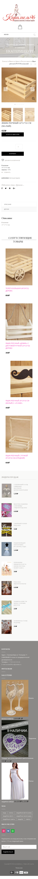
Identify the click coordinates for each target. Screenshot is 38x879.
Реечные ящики (26, 61)
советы (28, 819)
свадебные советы (9, 819)
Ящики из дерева (14, 61)
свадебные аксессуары (24, 816)
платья (11, 813)
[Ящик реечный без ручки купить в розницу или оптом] (19, 84)
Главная (4, 61)
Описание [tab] (7, 204)
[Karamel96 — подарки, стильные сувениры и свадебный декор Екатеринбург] (19, 14)
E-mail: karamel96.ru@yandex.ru (11, 664)
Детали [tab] (6, 209)
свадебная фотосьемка (24, 813)
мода (4, 813)
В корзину (12, 153)
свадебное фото (8, 816)
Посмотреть (19, 255)
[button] (6, 34)
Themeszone (19, 868)
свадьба (20, 819)
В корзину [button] (19, 279)
